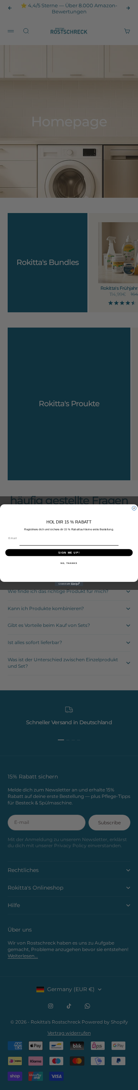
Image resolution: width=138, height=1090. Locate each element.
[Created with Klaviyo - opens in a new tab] (69, 584)
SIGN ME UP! (69, 552)
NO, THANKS (69, 563)
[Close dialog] (134, 508)
